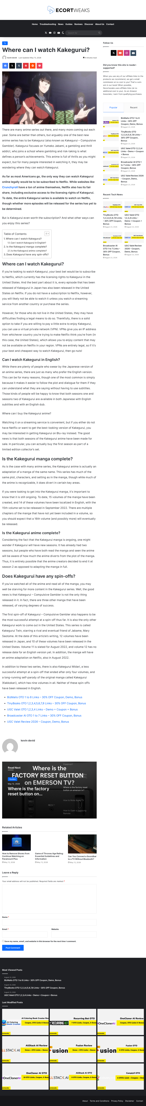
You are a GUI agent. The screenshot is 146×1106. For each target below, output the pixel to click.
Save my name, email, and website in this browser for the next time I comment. (40, 941)
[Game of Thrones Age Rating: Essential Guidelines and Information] (49, 842)
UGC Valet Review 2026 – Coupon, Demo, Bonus (38, 721)
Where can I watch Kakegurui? (24, 238)
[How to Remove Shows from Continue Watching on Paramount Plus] (16, 842)
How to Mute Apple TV (31, 788)
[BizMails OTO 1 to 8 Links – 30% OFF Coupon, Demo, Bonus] (111, 122)
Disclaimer (129, 1101)
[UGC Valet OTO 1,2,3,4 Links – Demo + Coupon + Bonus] (111, 152)
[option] (49, 790)
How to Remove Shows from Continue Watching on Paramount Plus (16, 856)
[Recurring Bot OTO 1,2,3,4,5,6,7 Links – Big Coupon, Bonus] (73, 1022)
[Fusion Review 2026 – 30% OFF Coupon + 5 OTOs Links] (73, 1049)
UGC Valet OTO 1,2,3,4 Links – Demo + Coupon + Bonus (42, 709)
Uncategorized (16, 779)
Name (5, 917)
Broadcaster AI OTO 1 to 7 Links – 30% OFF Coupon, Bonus (44, 715)
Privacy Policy (117, 1101)
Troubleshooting (48, 24)
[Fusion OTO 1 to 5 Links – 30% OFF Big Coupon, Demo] (120, 1049)
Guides (68, 24)
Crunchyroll (10, 187)
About (85, 1101)
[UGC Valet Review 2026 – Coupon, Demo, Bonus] (111, 179)
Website (55, 929)
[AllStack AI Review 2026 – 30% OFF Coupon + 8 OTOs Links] (25, 1049)
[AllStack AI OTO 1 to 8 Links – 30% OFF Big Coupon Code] (73, 1076)
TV (5, 43)
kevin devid (12, 58)
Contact (110, 24)
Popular (113, 107)
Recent (133, 107)
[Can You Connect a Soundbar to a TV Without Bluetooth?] (82, 844)
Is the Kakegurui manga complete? (26, 246)
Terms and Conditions (99, 1101)
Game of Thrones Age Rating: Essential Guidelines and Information (49, 856)
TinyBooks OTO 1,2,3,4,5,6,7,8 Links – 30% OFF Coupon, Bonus (46, 703)
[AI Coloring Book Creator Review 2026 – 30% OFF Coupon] (25, 1022)
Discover (89, 24)
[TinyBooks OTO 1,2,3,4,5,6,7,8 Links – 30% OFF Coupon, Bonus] (111, 135)
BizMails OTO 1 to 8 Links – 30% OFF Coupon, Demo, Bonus (44, 697)
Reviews (78, 24)
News (60, 24)
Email (5, 929)
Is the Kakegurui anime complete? (29, 250)
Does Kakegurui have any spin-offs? (27, 254)
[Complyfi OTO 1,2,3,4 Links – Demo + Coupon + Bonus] (120, 1076)
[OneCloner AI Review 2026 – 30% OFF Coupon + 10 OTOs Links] (120, 1022)
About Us (99, 24)
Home (35, 24)
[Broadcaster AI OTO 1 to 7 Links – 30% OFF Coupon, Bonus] (111, 166)
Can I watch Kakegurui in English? (28, 242)
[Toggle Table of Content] (45, 233)
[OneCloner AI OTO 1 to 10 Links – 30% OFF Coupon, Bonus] (25, 1076)
